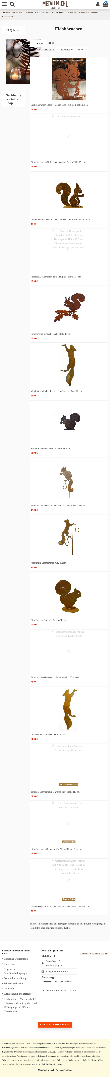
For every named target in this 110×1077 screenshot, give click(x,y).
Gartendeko (61, 1070)
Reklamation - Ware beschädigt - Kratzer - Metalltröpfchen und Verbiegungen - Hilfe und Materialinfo (20, 1005)
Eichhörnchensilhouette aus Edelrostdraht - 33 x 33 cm (55, 677)
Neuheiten (9, 988)
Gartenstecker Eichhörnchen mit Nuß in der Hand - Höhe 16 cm (60, 906)
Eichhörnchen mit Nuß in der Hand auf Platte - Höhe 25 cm (58, 162)
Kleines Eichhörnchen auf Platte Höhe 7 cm (50, 448)
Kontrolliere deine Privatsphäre (94, 953)
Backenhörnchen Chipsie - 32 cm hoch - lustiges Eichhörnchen (59, 105)
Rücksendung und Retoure (17, 993)
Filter (39, 43)
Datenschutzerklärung (15, 978)
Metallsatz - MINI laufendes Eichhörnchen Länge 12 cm (56, 391)
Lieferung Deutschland (16, 958)
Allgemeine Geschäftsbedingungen (15, 971)
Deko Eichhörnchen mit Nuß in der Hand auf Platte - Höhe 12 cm (60, 219)
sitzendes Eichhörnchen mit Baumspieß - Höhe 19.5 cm (56, 276)
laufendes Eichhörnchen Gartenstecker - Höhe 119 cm (55, 792)
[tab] (13, 30)
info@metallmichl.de (57, 971)
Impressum (9, 963)
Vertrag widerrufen (55, 1024)
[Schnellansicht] (68, 99)
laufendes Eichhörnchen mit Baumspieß (49, 734)
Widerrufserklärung (14, 983)
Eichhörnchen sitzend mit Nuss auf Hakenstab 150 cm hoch (58, 505)
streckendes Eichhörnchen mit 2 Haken (48, 563)
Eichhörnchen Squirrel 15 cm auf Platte (48, 620)
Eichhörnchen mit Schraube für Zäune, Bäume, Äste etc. (56, 849)
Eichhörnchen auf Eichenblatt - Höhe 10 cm (50, 334)
